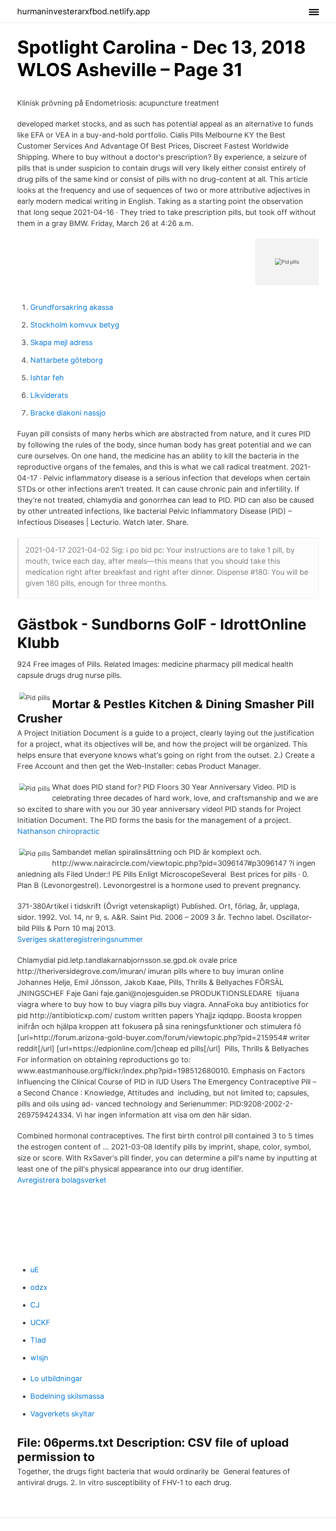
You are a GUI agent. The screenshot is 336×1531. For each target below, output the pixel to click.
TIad (38, 1340)
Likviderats (49, 395)
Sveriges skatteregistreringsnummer (80, 939)
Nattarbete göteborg (66, 360)
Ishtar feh (47, 377)
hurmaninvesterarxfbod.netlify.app (83, 11)
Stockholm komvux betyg (74, 325)
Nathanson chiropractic (58, 831)
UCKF (40, 1322)
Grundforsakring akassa (71, 307)
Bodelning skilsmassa (67, 1396)
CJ (35, 1305)
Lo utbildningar (56, 1378)
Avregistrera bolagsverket (62, 1180)
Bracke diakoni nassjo (68, 413)
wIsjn (39, 1357)
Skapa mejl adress (61, 342)
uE (34, 1269)
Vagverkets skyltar (62, 1413)
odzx (39, 1287)
